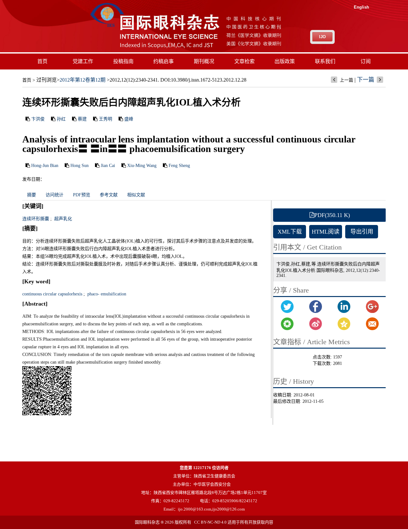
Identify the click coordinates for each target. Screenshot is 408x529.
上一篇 (346, 80)
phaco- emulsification (106, 294)
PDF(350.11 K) (332, 215)
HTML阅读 (325, 231)
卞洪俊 (38, 119)
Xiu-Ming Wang (142, 165)
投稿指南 (123, 61)
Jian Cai (108, 165)
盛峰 (128, 119)
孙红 (61, 119)
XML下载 (290, 231)
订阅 (366, 61)
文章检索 (244, 61)
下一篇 (365, 79)
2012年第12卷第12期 (83, 80)
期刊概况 (204, 61)
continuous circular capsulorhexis (52, 294)
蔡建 (82, 119)
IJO (322, 36)
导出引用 (361, 231)
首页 (42, 61)
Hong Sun (79, 165)
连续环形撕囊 (35, 218)
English (361, 7)
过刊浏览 (46, 80)
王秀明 (105, 119)
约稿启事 (163, 61)
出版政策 (284, 61)
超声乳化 (62, 218)
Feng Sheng (179, 165)
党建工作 (83, 61)
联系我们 (325, 61)
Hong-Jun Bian (44, 165)
